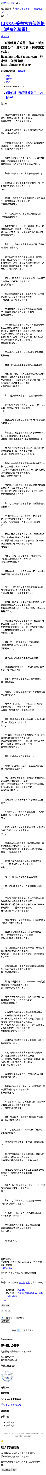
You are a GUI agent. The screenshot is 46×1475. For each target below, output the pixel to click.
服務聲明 (27, 1436)
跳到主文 (5, 36)
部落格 (9, 79)
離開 (14, 1470)
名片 (8, 82)
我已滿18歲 (6, 1470)
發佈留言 (5, 1321)
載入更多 (5, 1305)
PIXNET (12, 1434)
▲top (3, 1300)
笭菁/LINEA (6, 1268)
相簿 (8, 76)
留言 (28, 1282)
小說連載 (21, 1290)
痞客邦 (22, 1282)
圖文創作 (22, 71)
